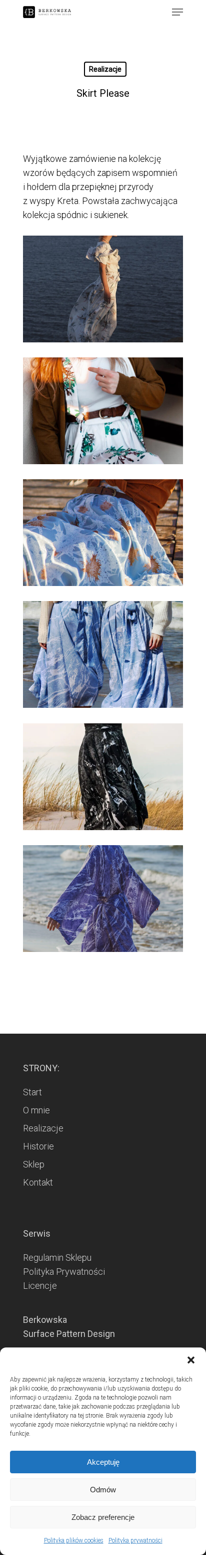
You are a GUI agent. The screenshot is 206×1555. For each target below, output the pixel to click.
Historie (38, 1146)
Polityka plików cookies (74, 1540)
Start (32, 1092)
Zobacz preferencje (103, 1517)
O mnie (36, 1110)
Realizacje (105, 69)
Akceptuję (103, 1462)
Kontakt (38, 1182)
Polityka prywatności (135, 1540)
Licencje (40, 1285)
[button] (191, 1360)
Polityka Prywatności (64, 1271)
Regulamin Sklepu (57, 1257)
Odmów (103, 1489)
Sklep (33, 1164)
